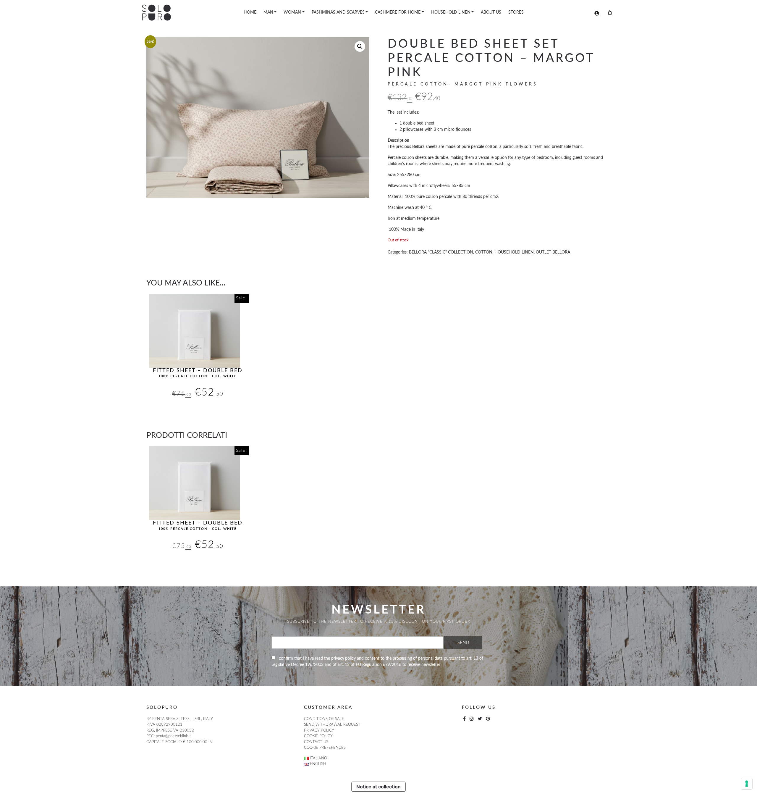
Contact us (316, 742)
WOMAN (292, 12)
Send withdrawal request (332, 725)
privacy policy (343, 658)
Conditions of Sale (324, 719)
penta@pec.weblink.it (173, 736)
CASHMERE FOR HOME (397, 12)
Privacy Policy (319, 730)
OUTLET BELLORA (553, 252)
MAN (268, 12)
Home (250, 12)
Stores (516, 12)
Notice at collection (378, 787)
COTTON (483, 252)
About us (491, 12)
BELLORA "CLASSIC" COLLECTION (441, 252)
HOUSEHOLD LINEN (450, 12)
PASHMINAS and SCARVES (338, 12)
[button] (360, 46)
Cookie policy (318, 736)
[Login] (596, 13)
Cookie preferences (325, 748)
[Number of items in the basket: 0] (610, 12)
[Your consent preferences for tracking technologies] (746, 783)
